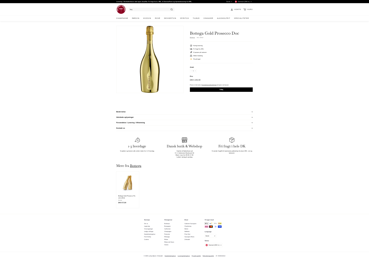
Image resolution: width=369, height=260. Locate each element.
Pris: (191, 76)
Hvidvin (147, 18)
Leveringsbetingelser (184, 256)
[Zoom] (149, 59)
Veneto (166, 244)
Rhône (166, 239)
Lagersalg (147, 226)
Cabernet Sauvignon (190, 223)
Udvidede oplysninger (125, 117)
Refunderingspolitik (208, 256)
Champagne (122, 18)
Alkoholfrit (223, 18)
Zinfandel (187, 239)
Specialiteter (241, 18)
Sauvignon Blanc (189, 237)
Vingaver (208, 18)
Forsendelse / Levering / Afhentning (130, 123)
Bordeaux (167, 223)
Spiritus (184, 18)
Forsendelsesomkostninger (209, 85)
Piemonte (167, 234)
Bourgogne (167, 226)
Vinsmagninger (148, 229)
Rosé (157, 18)
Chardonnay (188, 226)
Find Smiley (147, 237)
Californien (167, 229)
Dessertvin (170, 18)
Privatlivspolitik (196, 256)
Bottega (192, 37)
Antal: (192, 67)
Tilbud (196, 18)
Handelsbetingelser (149, 234)
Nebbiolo (187, 231)
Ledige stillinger (148, 231)
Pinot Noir (187, 234)
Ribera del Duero (169, 242)
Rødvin (135, 18)
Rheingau (167, 237)
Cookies (146, 239)
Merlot (186, 229)
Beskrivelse (121, 112)
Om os (146, 223)
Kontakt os (120, 128)
